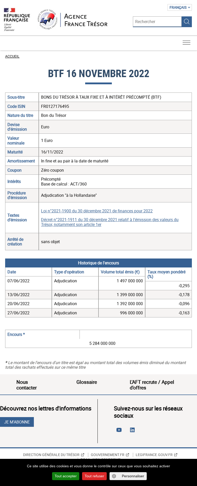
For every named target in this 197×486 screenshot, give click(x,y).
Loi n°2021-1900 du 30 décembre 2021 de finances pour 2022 (97, 211)
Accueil (12, 56)
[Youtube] (120, 432)
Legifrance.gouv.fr (154, 455)
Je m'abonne (17, 422)
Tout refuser (94, 476)
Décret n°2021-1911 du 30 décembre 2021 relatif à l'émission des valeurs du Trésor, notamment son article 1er (110, 222)
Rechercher (187, 21)
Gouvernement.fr (107, 455)
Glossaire (86, 382)
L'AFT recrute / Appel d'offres (152, 385)
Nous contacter (26, 385)
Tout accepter (66, 476)
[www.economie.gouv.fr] (17, 20)
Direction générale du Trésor (51, 455)
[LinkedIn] (133, 432)
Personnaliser (133, 476)
